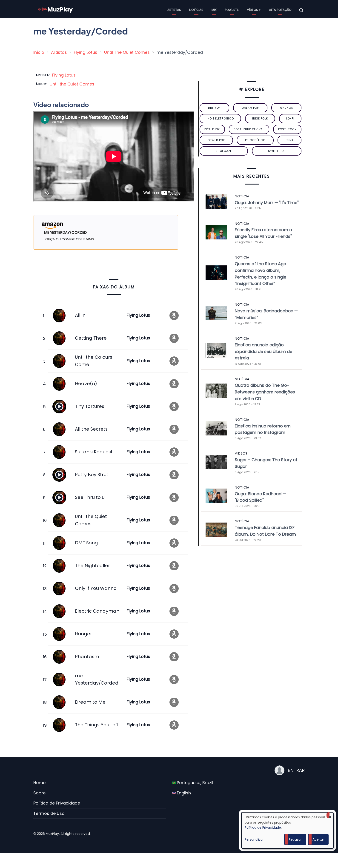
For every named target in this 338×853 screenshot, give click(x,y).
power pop (216, 140)
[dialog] (287, 830)
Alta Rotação (280, 10)
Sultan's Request (94, 452)
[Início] (55, 10)
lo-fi (290, 118)
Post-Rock (287, 129)
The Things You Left (97, 725)
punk (289, 140)
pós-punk (212, 129)
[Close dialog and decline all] (330, 815)
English (183, 793)
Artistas (174, 10)
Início (38, 52)
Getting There (91, 338)
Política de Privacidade (56, 803)
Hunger (83, 634)
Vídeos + (254, 10)
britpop (214, 108)
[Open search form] (301, 10)
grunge (286, 108)
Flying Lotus (85, 52)
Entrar (296, 770)
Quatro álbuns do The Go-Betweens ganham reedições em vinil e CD (265, 391)
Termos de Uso (49, 813)
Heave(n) (86, 383)
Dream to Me (90, 702)
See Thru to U (90, 497)
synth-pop (276, 151)
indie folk (260, 118)
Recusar (295, 839)
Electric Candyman (97, 611)
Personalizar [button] (254, 839)
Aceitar (318, 839)
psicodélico (255, 140)
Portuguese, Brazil (194, 782)
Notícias (196, 10)
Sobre (39, 793)
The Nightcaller (92, 565)
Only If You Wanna (96, 588)
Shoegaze (224, 151)
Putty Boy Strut (91, 474)
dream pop (250, 108)
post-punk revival (249, 129)
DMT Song (86, 543)
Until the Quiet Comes (72, 84)
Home (39, 782)
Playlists (232, 10)
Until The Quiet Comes (127, 52)
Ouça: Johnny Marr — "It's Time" (267, 202)
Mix (214, 10)
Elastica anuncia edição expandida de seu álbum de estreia (263, 351)
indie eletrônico (220, 118)
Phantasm (87, 656)
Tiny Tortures (89, 406)
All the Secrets (91, 429)
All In (80, 315)
